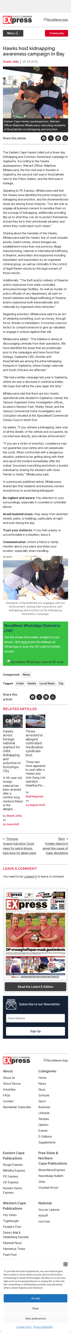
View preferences (35, 1318)
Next (61, 839)
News (26, 674)
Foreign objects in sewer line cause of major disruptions (55, 848)
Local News (47, 683)
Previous (12, 839)
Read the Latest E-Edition (35, 987)
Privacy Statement (43, 1327)
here (24, 642)
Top (60, 683)
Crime (20, 683)
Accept (35, 1298)
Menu (9, 33)
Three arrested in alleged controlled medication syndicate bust (34, 743)
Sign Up (35, 1031)
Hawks (31, 683)
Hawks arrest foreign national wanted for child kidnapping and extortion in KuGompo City (12, 751)
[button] (65, 1264)
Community (56, 33)
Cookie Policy (24, 1327)
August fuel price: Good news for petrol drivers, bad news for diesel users (19, 848)
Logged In (30, 876)
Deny (35, 1308)
